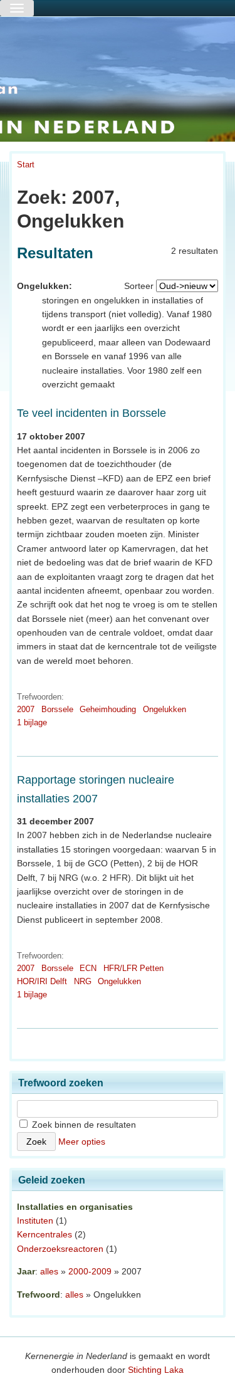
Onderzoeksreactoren (60, 1249)
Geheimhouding (108, 709)
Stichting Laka (156, 1370)
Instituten (35, 1220)
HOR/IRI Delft (42, 981)
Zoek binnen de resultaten (82, 1125)
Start (25, 164)
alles (49, 1271)
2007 (25, 709)
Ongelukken (164, 709)
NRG (82, 981)
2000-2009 (90, 1271)
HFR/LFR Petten (133, 968)
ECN (88, 968)
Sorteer (139, 286)
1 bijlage (32, 722)
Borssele (57, 709)
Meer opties (81, 1142)
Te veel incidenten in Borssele (91, 413)
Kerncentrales (44, 1234)
